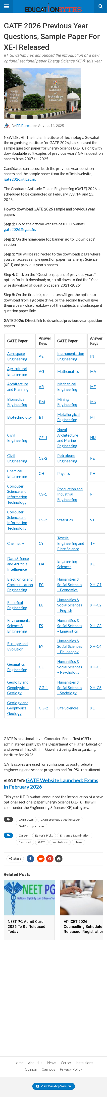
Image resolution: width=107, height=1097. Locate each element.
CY (41, 543)
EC (41, 584)
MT (93, 417)
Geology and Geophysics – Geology (18, 687)
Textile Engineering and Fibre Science (70, 543)
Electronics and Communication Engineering (20, 584)
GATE (42, 842)
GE (41, 667)
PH (92, 473)
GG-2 (43, 708)
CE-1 (43, 437)
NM (93, 437)
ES (41, 625)
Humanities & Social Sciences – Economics (69, 584)
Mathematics (68, 371)
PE (92, 458)
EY (41, 646)
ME (93, 386)
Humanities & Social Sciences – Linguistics (69, 625)
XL (92, 708)
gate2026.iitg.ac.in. (20, 179)
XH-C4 (96, 646)
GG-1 (43, 687)
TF (92, 543)
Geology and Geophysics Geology (17, 708)
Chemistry (15, 543)
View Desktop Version (55, 1086)
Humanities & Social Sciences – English (69, 605)
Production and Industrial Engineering (70, 494)
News (78, 842)
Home (18, 1063)
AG (41, 371)
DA (41, 564)
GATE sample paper (31, 826)
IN (92, 356)
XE (92, 564)
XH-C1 (96, 584)
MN (93, 401)
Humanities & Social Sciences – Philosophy (69, 646)
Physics (63, 473)
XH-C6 (96, 687)
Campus (48, 1069)
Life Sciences (68, 708)
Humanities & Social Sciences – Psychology (69, 666)
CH (41, 473)
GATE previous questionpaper (60, 819)
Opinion (31, 1069)
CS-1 (43, 494)
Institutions (60, 842)
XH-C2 (96, 605)
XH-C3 (96, 625)
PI (92, 494)
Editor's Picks (44, 835)
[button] (6, 6)
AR (41, 386)
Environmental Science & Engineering (19, 625)
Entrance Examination (74, 835)
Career (23, 835)
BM (42, 401)
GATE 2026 (26, 819)
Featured (25, 842)
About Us (35, 1063)
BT (41, 417)
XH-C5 (96, 667)
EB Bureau (24, 125)
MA (93, 371)
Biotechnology (19, 417)
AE (41, 356)
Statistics (65, 520)
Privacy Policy (71, 1069)
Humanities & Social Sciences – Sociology (69, 687)
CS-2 (43, 520)
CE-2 (43, 458)
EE (41, 605)
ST (92, 520)
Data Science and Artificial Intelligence (18, 563)
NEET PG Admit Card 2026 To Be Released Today (26, 926)
